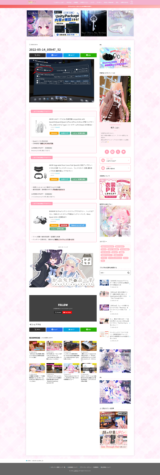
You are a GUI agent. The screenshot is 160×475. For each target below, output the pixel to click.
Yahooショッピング (77, 225)
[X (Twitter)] (118, 152)
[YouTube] (67, 312)
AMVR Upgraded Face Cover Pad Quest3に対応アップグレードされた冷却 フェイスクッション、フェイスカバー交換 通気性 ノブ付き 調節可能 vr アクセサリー (70, 168)
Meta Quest (120, 246)
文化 (117, 2)
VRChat (69, 2)
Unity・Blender (109, 2)
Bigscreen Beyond (107, 246)
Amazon (54, 133)
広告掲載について (73, 467)
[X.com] (58, 312)
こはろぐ (76, 471)
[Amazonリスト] (107, 152)
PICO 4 (104, 249)
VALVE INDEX (125, 249)
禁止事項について (106, 467)
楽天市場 (64, 225)
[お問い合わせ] (123, 152)
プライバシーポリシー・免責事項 (89, 467)
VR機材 (76, 2)
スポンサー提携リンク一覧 (58, 467)
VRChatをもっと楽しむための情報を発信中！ (80, 6)
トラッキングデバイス (115, 258)
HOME (29, 460)
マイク (92, 2)
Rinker (56, 127)
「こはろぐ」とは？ (58, 2)
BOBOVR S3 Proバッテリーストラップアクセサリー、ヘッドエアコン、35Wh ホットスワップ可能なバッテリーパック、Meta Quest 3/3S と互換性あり (71, 214)
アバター (99, 2)
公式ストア (64, 133)
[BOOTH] (112, 152)
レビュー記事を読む (79, 133)
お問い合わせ (124, 2)
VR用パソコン (84, 2)
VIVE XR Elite (106, 252)
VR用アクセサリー (107, 255)
